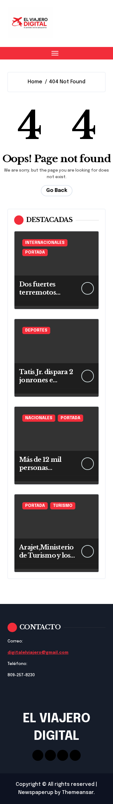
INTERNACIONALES (45, 243)
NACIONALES (38, 418)
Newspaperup (35, 792)
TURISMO (63, 506)
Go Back (56, 190)
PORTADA (35, 252)
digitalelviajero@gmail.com (38, 653)
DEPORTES (36, 330)
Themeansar (78, 792)
